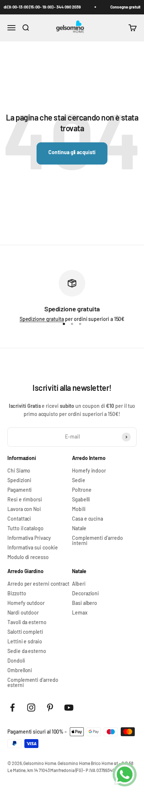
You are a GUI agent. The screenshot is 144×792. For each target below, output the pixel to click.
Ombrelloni (19, 670)
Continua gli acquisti (72, 152)
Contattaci (19, 518)
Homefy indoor (89, 470)
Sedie (78, 480)
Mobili (79, 509)
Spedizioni (19, 480)
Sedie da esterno (26, 651)
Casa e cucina (87, 518)
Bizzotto (16, 593)
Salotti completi (25, 631)
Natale (79, 528)
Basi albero (84, 603)
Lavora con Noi (24, 509)
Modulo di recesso (28, 557)
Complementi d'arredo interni (97, 540)
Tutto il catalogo (25, 528)
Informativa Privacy (29, 538)
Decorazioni (85, 593)
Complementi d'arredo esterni (32, 682)
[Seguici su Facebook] (12, 708)
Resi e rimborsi (24, 499)
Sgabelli (81, 499)
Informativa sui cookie (32, 547)
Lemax (80, 612)
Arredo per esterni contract (38, 583)
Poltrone (81, 490)
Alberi (79, 583)
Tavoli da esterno (27, 622)
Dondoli (16, 660)
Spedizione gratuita (42, 319)
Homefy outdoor (26, 603)
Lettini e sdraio (24, 641)
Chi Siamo (18, 470)
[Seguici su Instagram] (31, 708)
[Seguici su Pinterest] (50, 708)
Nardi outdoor (23, 612)
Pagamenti (19, 490)
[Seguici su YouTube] (69, 708)
